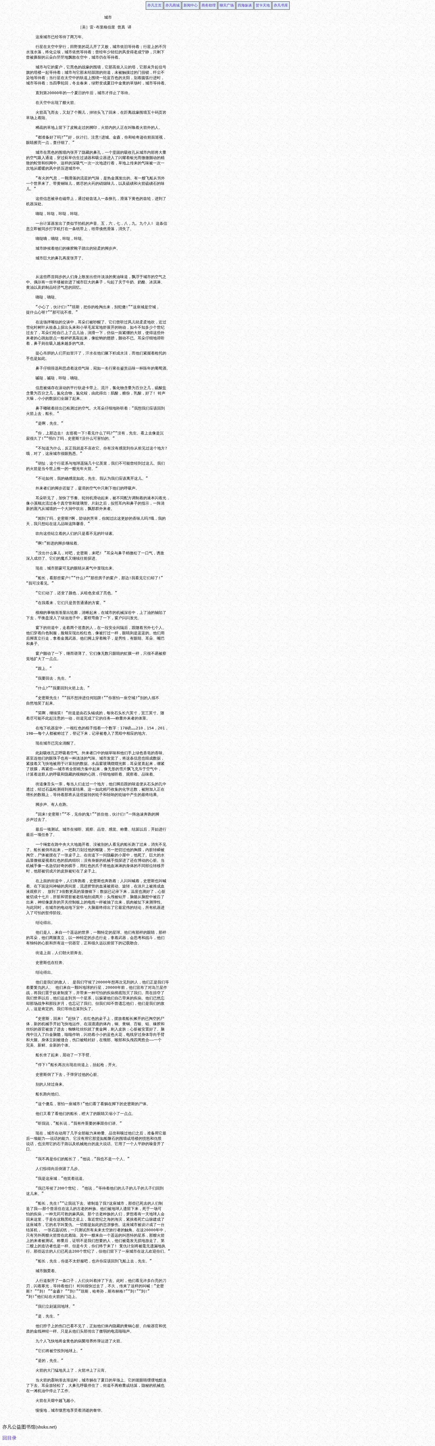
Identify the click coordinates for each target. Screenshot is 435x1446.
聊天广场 (227, 5)
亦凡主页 (154, 5)
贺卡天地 (263, 5)
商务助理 (209, 5)
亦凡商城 (172, 5)
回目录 (9, 1437)
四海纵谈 (245, 5)
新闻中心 (190, 5)
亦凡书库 (281, 5)
